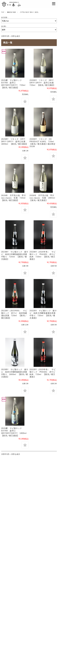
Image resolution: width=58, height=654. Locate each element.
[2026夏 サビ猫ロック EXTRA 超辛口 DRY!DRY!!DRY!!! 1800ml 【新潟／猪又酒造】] (14, 411)
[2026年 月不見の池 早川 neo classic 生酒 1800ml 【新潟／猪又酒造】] (43, 178)
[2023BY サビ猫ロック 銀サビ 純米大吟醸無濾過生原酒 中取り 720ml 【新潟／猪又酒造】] (14, 234)
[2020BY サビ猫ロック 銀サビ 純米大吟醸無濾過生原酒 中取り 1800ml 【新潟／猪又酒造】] (14, 352)
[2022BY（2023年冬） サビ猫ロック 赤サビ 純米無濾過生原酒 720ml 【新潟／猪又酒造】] (14, 293)
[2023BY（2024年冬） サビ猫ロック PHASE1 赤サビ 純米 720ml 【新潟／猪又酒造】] (43, 234)
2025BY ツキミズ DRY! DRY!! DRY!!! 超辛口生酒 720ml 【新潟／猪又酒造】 (43, 82)
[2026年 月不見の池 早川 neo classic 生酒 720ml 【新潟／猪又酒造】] (14, 178)
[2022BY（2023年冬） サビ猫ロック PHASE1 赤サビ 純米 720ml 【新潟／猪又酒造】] (43, 352)
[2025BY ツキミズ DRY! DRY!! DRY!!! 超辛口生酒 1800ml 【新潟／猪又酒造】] (14, 122)
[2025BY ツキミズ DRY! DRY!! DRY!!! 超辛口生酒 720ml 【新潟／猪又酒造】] (43, 63)
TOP (2, 12)
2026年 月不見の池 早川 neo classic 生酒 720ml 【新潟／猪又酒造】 (14, 197)
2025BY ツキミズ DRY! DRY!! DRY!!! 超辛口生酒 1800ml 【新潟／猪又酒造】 (14, 141)
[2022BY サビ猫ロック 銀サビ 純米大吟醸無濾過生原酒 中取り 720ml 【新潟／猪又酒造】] (43, 293)
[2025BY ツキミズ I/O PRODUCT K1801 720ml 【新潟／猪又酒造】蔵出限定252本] (43, 122)
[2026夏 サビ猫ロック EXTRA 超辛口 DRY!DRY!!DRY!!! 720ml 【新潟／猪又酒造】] (14, 63)
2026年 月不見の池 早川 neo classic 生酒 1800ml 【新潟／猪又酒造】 (43, 197)
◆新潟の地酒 (11, 12)
